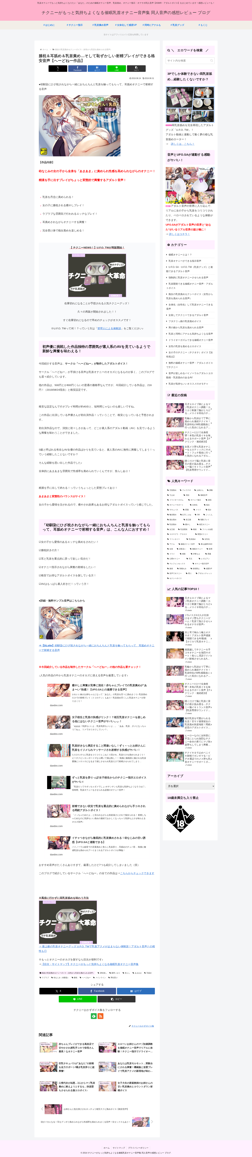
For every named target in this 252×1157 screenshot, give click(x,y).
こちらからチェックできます (137, 873)
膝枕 (75, 978)
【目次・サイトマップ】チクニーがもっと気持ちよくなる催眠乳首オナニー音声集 (90, 964)
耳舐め (149, 973)
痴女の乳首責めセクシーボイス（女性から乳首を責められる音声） (68, 973)
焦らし (127, 973)
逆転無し (103, 973)
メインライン (100, 978)
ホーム (107, 1148)
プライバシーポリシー (138, 1148)
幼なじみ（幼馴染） (61, 978)
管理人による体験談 (109, 328)
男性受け (114, 978)
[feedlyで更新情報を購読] (94, 1016)
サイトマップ (119, 1148)
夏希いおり (115, 973)
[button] (136, 68)
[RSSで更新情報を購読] (100, 1016)
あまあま (138, 973)
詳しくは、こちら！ (183, 144)
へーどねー (86, 978)
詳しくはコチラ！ (179, 234)
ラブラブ (45, 978)
